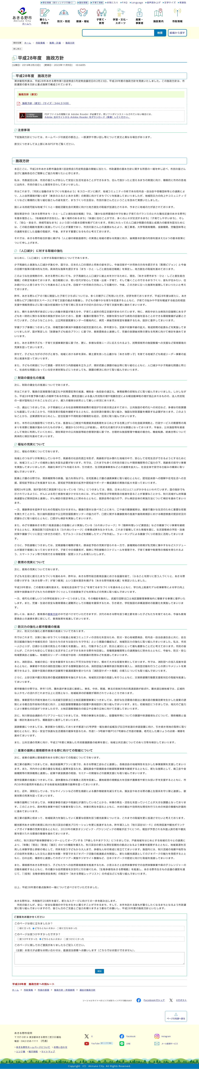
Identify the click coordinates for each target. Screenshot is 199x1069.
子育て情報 (97, 3)
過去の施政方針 (88, 990)
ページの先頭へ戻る (176, 1019)
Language (137, 3)
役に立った (25, 928)
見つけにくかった (75, 939)
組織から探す (177, 33)
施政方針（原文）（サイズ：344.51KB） (46, 103)
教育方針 (53, 614)
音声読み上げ (154, 3)
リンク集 (20, 1052)
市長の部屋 (43, 990)
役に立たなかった (68, 928)
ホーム (27, 43)
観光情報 (83, 3)
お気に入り (112, 3)
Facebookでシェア (154, 1000)
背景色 (182, 3)
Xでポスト (181, 1000)
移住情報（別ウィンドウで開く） (59, 3)
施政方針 (70, 43)
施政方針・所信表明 (64, 990)
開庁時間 (33, 1052)
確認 (99, 971)
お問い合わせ (60, 1047)
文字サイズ (170, 3)
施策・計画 (55, 43)
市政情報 (40, 43)
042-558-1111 (29, 1041)
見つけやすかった (29, 939)
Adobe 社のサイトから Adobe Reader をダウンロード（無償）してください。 (87, 117)
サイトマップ (48, 1052)
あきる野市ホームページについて (33, 1047)
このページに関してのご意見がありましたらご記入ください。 (50, 945)
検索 (160, 32)
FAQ (125, 3)
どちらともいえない (45, 928)
